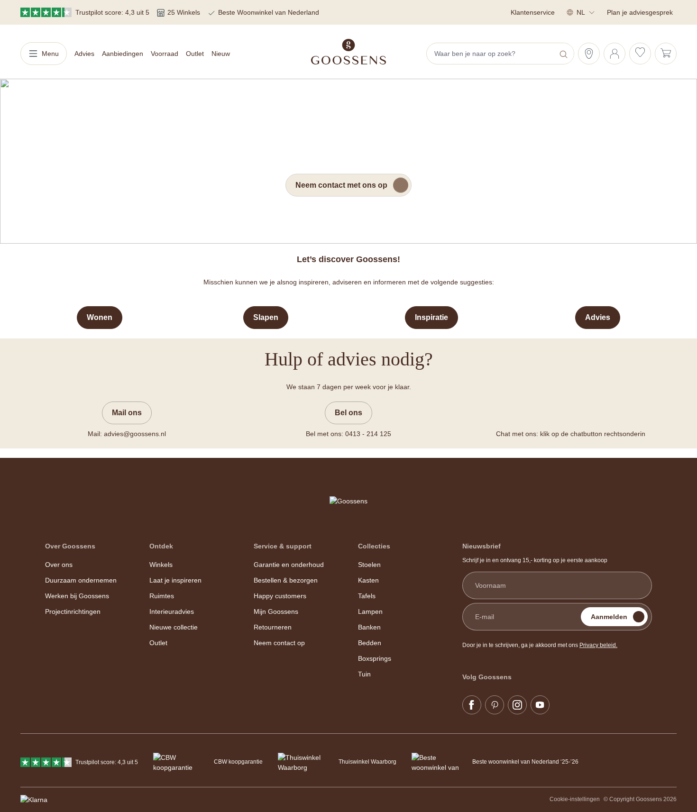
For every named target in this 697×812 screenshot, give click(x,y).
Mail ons (127, 413)
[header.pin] (589, 53)
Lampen (370, 611)
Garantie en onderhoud (289, 564)
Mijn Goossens (276, 611)
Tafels (367, 596)
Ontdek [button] (161, 546)
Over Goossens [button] (70, 546)
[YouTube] (540, 704)
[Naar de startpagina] (348, 51)
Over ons (59, 564)
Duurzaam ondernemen (81, 580)
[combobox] (491, 53)
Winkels (161, 564)
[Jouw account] (614, 53)
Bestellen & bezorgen (286, 580)
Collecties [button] (374, 546)
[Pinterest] (494, 704)
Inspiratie (431, 317)
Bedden (369, 643)
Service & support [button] (283, 546)
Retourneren (273, 627)
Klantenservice (533, 12)
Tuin (364, 674)
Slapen (265, 317)
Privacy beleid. (598, 645)
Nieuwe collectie (173, 627)
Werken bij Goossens (77, 596)
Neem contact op (279, 643)
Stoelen (369, 564)
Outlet (158, 643)
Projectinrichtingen (73, 611)
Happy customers (280, 596)
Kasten (368, 580)
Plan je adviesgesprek (640, 12)
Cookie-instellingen (575, 799)
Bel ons (348, 413)
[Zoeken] (564, 53)
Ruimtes (161, 596)
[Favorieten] (640, 53)
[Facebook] (471, 704)
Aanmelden (609, 616)
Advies (597, 317)
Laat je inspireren (175, 580)
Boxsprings (374, 658)
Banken (369, 627)
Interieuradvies (171, 611)
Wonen (99, 317)
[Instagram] (517, 704)
